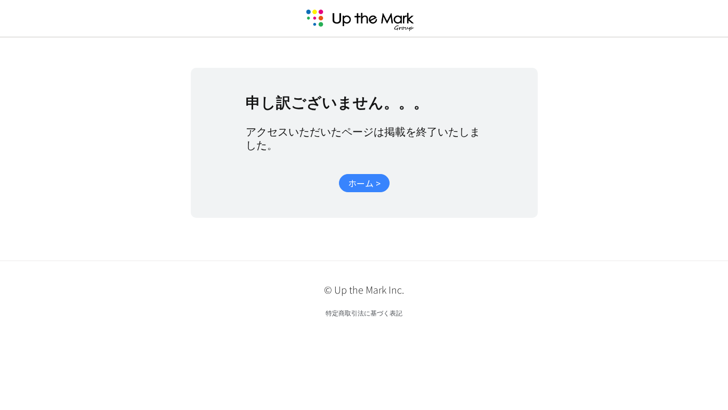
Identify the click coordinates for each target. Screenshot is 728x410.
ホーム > (364, 183)
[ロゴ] (372, 18)
